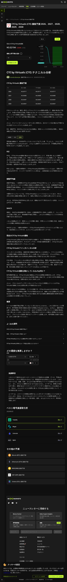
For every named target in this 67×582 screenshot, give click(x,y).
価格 (7, 19)
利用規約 (22, 549)
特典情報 (21, 6)
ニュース (39, 544)
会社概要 (22, 541)
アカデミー (40, 552)
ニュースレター (12, 6)
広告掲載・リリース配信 (37, 6)
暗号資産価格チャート (43, 546)
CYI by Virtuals (14, 19)
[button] (35, 329)
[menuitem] (2, 10)
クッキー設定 (49, 579)
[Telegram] (16, 503)
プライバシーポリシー (31, 579)
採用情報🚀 (23, 544)
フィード (3, 6)
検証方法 (22, 546)
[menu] (2, 15)
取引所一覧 (40, 549)
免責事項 (22, 552)
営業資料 (39, 541)
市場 (27, 6)
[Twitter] (9, 503)
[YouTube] (13, 503)
